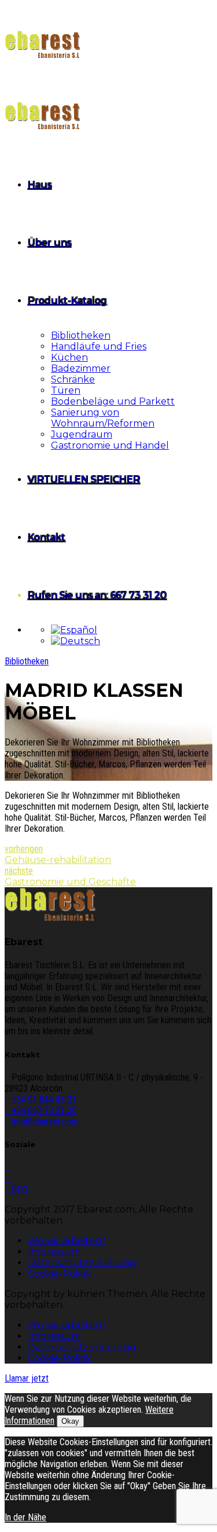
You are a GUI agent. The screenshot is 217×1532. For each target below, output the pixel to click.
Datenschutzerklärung (82, 1262)
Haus (40, 184)
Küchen (69, 357)
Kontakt (46, 537)
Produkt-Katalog (67, 300)
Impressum (54, 1251)
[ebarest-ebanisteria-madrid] (50, 918)
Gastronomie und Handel (110, 445)
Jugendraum (81, 434)
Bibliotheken (81, 335)
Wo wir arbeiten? (67, 1240)
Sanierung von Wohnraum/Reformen (103, 418)
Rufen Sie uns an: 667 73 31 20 (97, 595)
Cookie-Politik (59, 1273)
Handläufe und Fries (98, 346)
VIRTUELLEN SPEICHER (84, 479)
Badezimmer (81, 368)
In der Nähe (25, 1517)
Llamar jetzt (27, 1378)
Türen (65, 390)
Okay (70, 1421)
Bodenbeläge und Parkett (113, 401)
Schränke (73, 379)
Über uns (49, 242)
